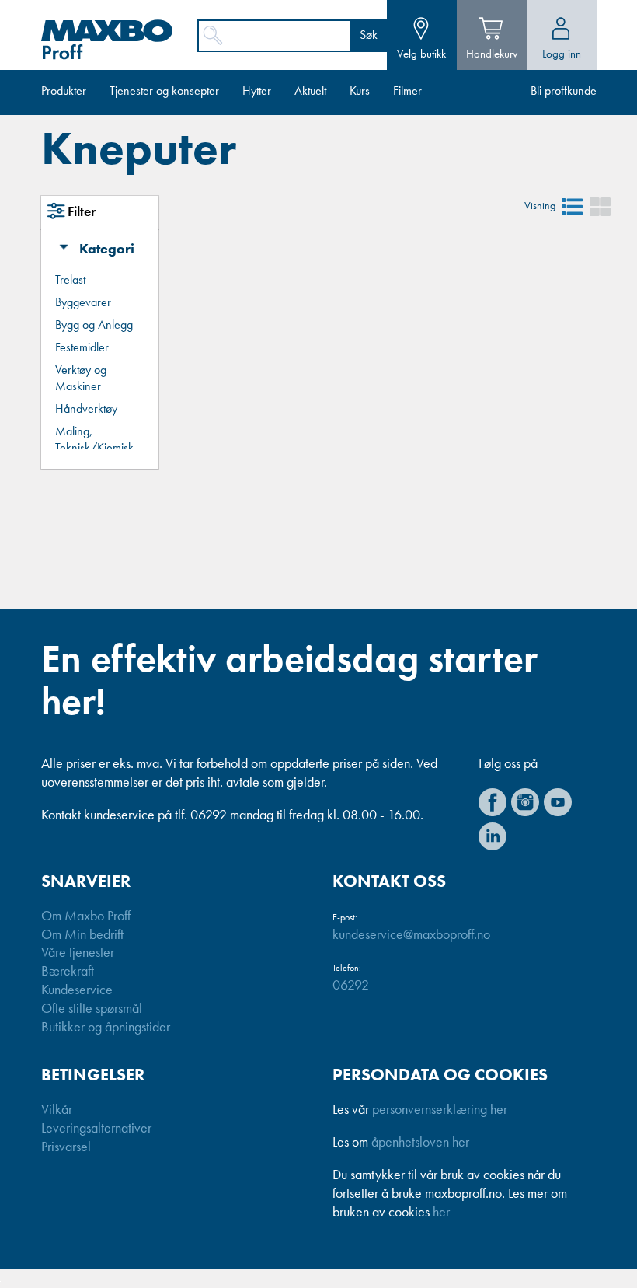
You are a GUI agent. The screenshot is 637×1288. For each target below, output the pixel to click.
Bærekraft (67, 972)
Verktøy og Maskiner (80, 379)
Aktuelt (310, 92)
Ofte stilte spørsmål (91, 1009)
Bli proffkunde (564, 92)
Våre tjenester (77, 953)
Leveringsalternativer (96, 1129)
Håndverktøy (86, 409)
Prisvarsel (66, 1147)
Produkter (63, 92)
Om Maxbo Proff (86, 916)
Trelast (70, 280)
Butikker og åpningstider (105, 1028)
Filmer (407, 92)
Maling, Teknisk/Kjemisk (94, 440)
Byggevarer (83, 303)
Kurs (360, 92)
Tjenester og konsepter (164, 92)
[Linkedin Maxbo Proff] (492, 836)
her (441, 1213)
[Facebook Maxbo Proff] (492, 802)
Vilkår (56, 1110)
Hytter (256, 92)
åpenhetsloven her (420, 1143)
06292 (350, 986)
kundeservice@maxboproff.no (411, 935)
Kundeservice (77, 990)
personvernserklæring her (439, 1110)
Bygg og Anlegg (94, 325)
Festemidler (82, 348)
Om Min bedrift (82, 935)
